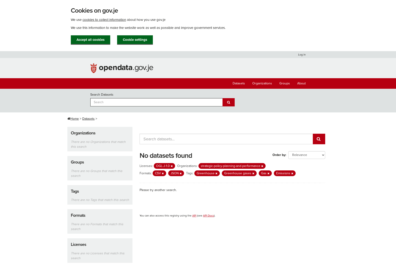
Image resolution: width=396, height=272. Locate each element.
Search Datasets (101, 95)
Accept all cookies (90, 40)
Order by (278, 155)
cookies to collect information (104, 20)
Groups (284, 83)
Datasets (239, 83)
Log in (302, 54)
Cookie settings (135, 40)
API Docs (208, 215)
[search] (319, 139)
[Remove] (172, 166)
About (301, 83)
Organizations (262, 83)
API (194, 215)
